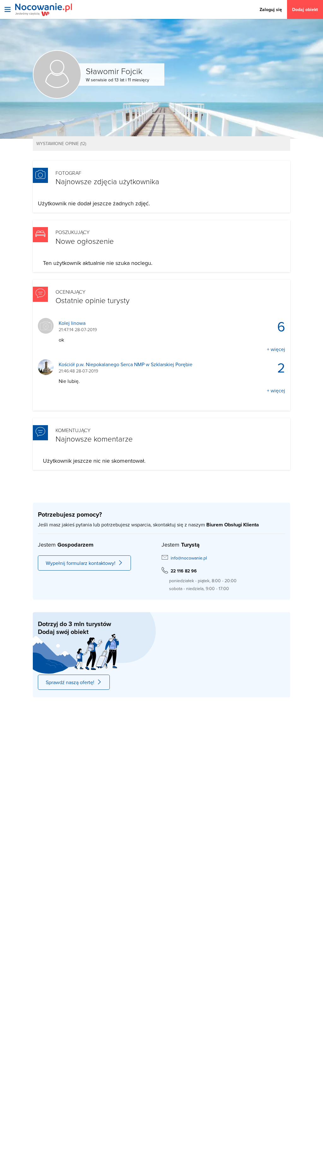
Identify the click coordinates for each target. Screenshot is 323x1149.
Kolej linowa (72, 323)
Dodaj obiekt (305, 9)
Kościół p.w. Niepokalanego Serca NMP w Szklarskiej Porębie (125, 364)
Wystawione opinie (61, 143)
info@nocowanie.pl (189, 558)
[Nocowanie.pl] (43, 9)
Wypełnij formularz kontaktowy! (80, 563)
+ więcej (276, 349)
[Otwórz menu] (7, 9)
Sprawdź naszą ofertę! (70, 682)
